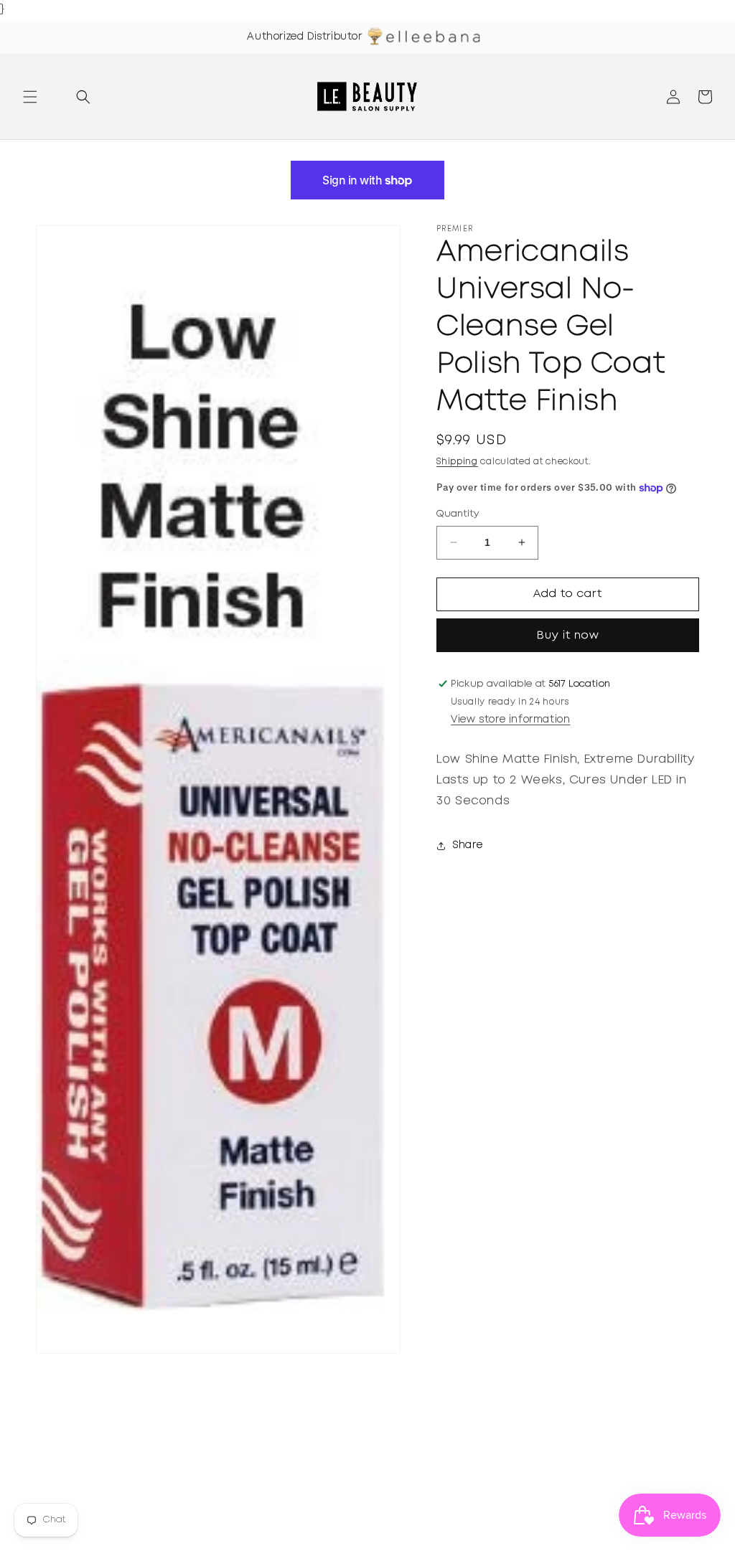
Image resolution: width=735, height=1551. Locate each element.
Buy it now (568, 636)
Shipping (457, 462)
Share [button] (467, 845)
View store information (510, 719)
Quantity (457, 514)
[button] (30, 97)
